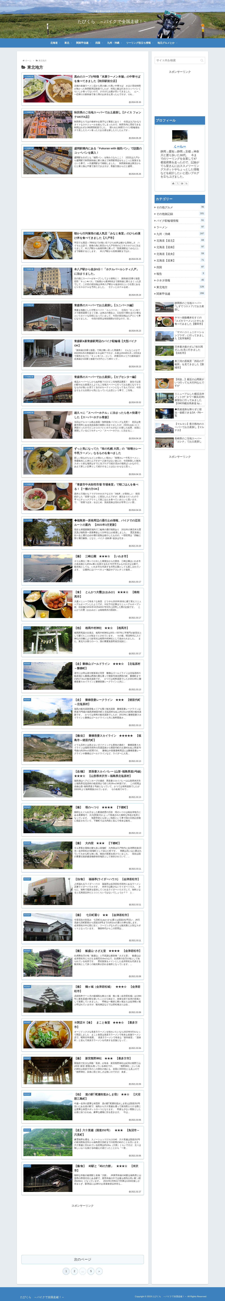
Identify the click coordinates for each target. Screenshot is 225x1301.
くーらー (180, 146)
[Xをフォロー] (178, 183)
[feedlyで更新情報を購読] (182, 183)
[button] (202, 60)
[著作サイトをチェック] (173, 183)
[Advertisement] (82, 201)
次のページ (82, 1259)
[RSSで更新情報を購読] (186, 183)
